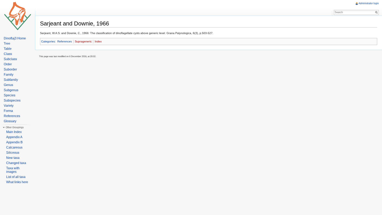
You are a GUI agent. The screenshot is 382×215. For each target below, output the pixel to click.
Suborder (10, 69)
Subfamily (11, 79)
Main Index (14, 132)
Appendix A (14, 137)
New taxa (12, 157)
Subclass (10, 59)
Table (8, 48)
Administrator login (369, 3)
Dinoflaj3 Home (15, 38)
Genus (8, 85)
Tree (7, 43)
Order (8, 64)
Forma (8, 110)
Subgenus (11, 90)
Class (8, 54)
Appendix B (14, 142)
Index (98, 41)
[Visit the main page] (17, 16)
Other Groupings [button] (15, 127)
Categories (48, 41)
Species (9, 95)
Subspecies (12, 100)
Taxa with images (12, 169)
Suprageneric (83, 41)
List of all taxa (15, 177)
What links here (17, 182)
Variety (9, 105)
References (64, 41)
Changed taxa (16, 163)
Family (8, 74)
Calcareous (14, 147)
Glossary (10, 121)
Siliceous (12, 152)
